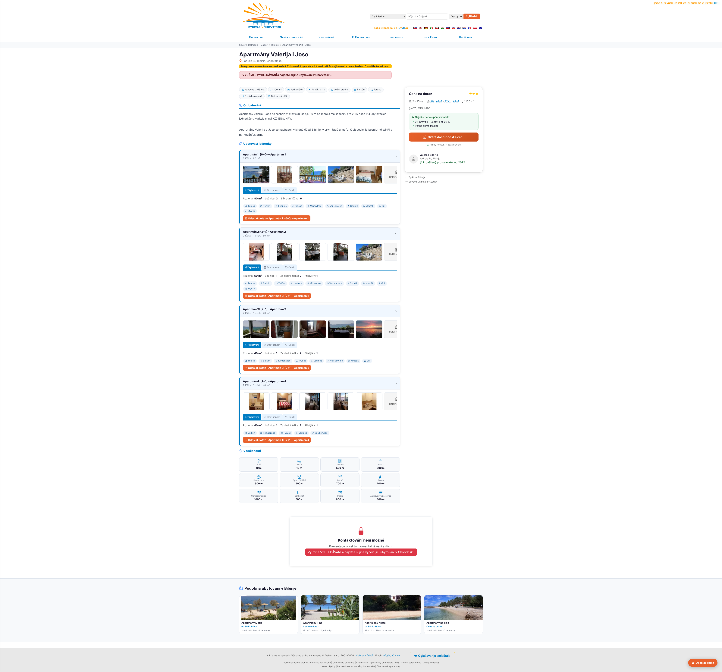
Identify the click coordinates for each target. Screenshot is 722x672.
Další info (465, 37)
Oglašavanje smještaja (434, 656)
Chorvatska (362, 662)
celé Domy (430, 37)
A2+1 (439, 101)
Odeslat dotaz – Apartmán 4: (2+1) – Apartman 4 (278, 440)
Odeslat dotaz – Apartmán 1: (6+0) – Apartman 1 (278, 218)
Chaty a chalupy (431, 662)
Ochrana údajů (364, 655)
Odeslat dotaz (705, 662)
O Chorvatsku (361, 37)
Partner (341, 666)
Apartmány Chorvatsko (363, 666)
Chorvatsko (256, 37)
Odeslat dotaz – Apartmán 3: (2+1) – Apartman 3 (278, 367)
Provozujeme (289, 662)
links (347, 666)
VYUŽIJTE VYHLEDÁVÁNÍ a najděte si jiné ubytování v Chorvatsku (286, 75)
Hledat (473, 16)
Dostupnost (273, 190)
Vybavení (253, 190)
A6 (432, 101)
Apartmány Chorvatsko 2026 (384, 662)
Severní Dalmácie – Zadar (253, 44)
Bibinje (275, 44)
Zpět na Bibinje (417, 177)
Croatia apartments (411, 662)
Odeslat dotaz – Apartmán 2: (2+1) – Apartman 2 (278, 295)
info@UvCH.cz (391, 655)
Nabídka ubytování (291, 37)
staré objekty (328, 666)
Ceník (291, 190)
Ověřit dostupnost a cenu (446, 137)
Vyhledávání (326, 37)
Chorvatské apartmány (388, 666)
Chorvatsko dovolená (343, 662)
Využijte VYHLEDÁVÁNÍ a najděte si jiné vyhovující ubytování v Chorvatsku (361, 552)
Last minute (395, 37)
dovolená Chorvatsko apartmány (314, 662)
